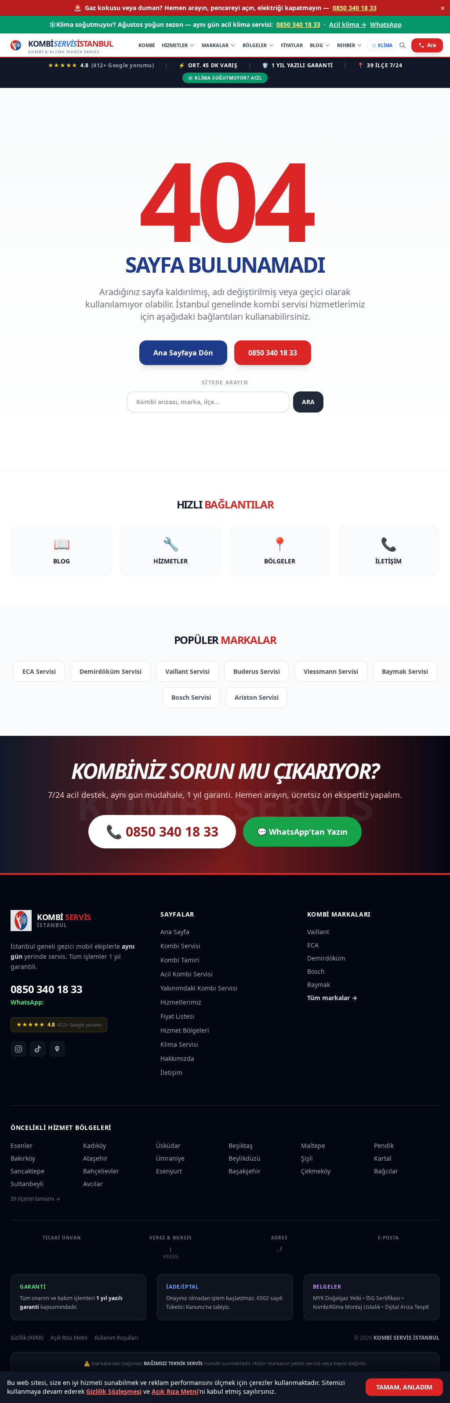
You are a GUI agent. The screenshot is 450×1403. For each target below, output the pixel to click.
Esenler (22, 1145)
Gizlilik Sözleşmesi (114, 1391)
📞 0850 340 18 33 (162, 831)
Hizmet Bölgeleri (184, 1030)
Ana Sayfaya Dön (183, 353)
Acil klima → (348, 24)
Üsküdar (168, 1145)
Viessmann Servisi (331, 671)
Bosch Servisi (191, 697)
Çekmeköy (315, 1171)
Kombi (146, 45)
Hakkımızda (177, 1058)
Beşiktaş (241, 1145)
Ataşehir (95, 1158)
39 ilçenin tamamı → (35, 1198)
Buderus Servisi (256, 671)
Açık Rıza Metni (175, 1391)
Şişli (307, 1158)
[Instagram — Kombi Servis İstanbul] (18, 1049)
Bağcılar (386, 1171)
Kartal (383, 1158)
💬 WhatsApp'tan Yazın (302, 831)
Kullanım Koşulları (116, 1337)
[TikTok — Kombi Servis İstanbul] (38, 1049)
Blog (316, 45)
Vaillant (318, 932)
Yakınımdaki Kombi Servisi (198, 988)
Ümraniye (170, 1158)
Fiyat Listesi (177, 1016)
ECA (313, 945)
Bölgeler (255, 45)
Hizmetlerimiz (180, 1002)
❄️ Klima (381, 45)
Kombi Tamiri (180, 960)
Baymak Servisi (405, 671)
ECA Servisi (39, 671)
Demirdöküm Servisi (111, 671)
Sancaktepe (27, 1171)
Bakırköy (23, 1158)
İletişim (171, 1072)
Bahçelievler (101, 1171)
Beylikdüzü (245, 1158)
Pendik (384, 1145)
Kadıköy (94, 1145)
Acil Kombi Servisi (186, 974)
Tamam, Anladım (404, 1387)
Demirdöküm (326, 958)
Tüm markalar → (332, 998)
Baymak (318, 984)
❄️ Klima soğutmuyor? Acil (225, 78)
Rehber (346, 45)
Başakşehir (245, 1171)
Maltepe (313, 1145)
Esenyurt (169, 1171)
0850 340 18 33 (355, 8)
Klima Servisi (179, 1044)
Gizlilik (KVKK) (27, 1337)
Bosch (316, 971)
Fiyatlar (292, 45)
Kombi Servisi (180, 946)
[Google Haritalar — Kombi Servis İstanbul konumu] (57, 1049)
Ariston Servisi (257, 697)
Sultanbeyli (27, 1184)
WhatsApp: (27, 1002)
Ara (431, 45)
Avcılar (93, 1184)
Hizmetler (175, 45)
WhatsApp (386, 24)
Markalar (215, 45)
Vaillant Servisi (187, 671)
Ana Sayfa (174, 932)
